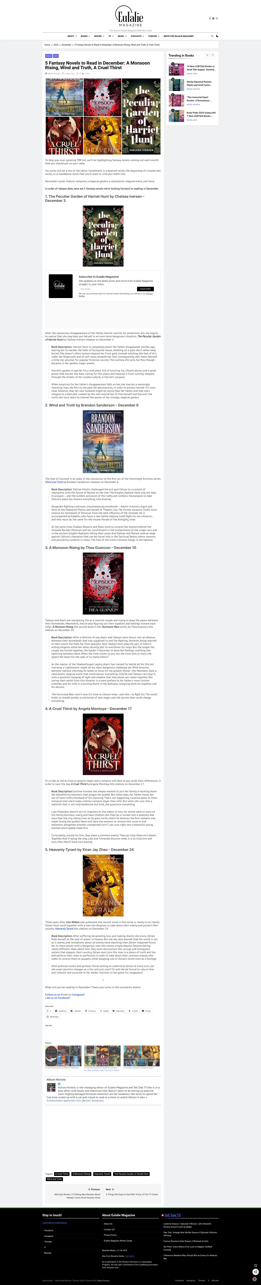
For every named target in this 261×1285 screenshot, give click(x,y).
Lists (56, 56)
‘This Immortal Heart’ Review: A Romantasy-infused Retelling (198, 100)
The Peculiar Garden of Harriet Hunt (131, 1174)
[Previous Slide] (207, 55)
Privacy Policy (110, 1235)
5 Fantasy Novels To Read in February (62, 1067)
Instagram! (78, 994)
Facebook (48, 1230)
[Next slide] (212, 55)
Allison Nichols (54, 73)
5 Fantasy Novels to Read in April (138, 1067)
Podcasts (136, 36)
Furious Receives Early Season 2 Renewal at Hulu (186, 1241)
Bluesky (47, 1253)
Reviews (196, 89)
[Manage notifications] (254, 1279)
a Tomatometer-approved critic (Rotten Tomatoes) (96, 1098)
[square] (213, 18)
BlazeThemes (103, 1280)
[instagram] (217, 18)
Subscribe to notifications (54, 1222)
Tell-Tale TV (172, 1215)
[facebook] (210, 18)
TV (109, 36)
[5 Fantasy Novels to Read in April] (141, 1056)
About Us (108, 1224)
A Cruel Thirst (61, 1174)
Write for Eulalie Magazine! (178, 36)
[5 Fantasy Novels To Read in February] (63, 1056)
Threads (48, 1242)
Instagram (48, 1236)
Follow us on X (54, 994)
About (70, 36)
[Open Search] (212, 36)
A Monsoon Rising (81, 1174)
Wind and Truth (54, 1179)
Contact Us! (109, 1229)
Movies (98, 36)
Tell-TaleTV (130, 1256)
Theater (152, 36)
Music (121, 36)
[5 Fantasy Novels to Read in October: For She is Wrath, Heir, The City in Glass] (102, 1056)
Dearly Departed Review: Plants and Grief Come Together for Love (199, 85)
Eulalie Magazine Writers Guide (118, 1241)
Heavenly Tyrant (102, 1174)
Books (84, 36)
